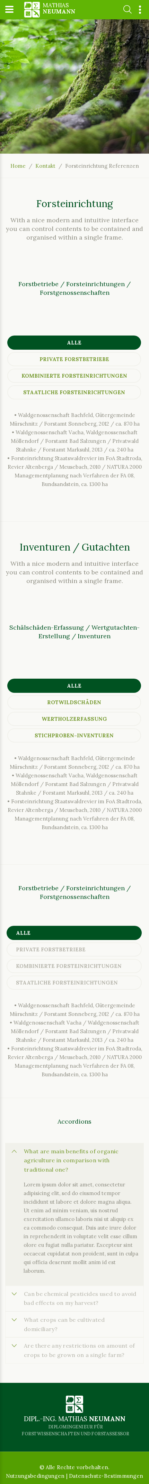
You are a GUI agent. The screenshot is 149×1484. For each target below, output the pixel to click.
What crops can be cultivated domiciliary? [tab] (64, 1324)
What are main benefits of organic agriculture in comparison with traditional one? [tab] (71, 1160)
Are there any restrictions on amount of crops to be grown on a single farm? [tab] (79, 1350)
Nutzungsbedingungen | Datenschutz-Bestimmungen (74, 1476)
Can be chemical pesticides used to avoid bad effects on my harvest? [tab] (80, 1298)
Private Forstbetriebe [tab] (74, 359)
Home (18, 166)
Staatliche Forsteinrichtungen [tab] (74, 392)
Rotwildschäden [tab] (74, 702)
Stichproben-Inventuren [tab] (74, 735)
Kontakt (45, 166)
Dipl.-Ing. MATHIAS (75, 1426)
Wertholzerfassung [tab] (74, 719)
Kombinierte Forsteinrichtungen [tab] (74, 375)
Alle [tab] (74, 342)
